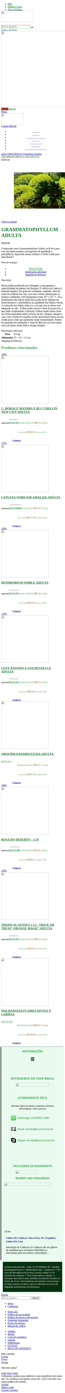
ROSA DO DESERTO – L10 (20, 839)
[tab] (36, 268)
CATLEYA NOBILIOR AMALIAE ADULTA (30, 497)
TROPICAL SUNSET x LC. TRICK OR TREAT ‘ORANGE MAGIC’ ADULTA (27, 926)
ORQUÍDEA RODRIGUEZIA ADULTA (27, 754)
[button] (16, 440)
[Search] (32, 27)
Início (4, 154)
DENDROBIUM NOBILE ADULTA (24, 582)
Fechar (4, 1294)
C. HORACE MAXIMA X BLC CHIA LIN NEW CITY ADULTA (29, 410)
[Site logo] (17, 23)
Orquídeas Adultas (32, 154)
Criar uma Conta (9, 1373)
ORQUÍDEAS (15, 154)
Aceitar (5, 1384)
